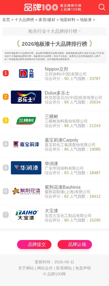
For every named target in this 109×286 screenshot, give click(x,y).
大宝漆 (51, 210)
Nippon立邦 (56, 69)
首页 (6, 20)
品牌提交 (37, 244)
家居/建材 (47, 20)
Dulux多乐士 (57, 93)
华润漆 (51, 163)
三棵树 (51, 116)
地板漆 (86, 20)
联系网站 (64, 268)
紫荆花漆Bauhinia (62, 187)
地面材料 (67, 20)
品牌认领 (77, 244)
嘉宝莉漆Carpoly (61, 140)
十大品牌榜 (24, 20)
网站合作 (45, 268)
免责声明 (83, 268)
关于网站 (26, 268)
